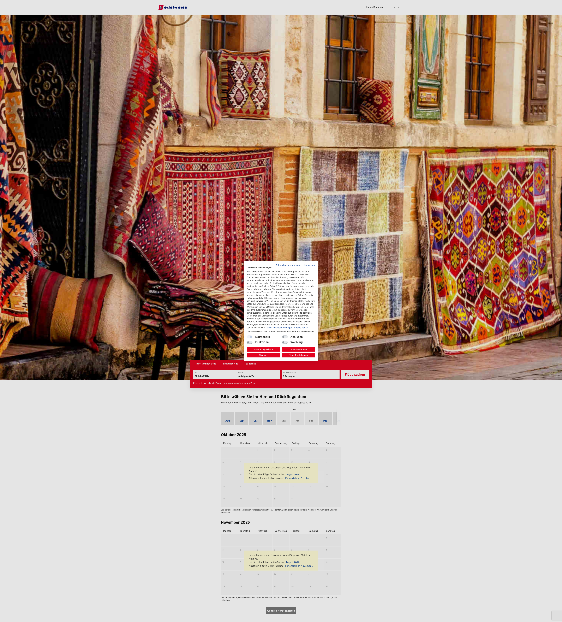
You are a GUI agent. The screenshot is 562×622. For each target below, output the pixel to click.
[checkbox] (285, 336)
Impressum (309, 265)
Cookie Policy (301, 327)
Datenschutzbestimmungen (289, 265)
